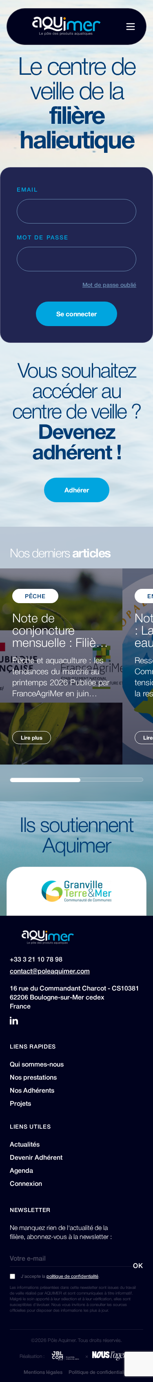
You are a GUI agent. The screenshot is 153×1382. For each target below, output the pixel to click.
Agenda (21, 1170)
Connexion (26, 1183)
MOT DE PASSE (43, 237)
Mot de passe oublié (109, 284)
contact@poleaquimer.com (50, 971)
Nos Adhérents (32, 1090)
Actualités (25, 1144)
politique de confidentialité (72, 1276)
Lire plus (31, 737)
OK (138, 1265)
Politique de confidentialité (99, 1371)
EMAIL (27, 189)
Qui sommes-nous (37, 1064)
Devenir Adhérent (36, 1157)
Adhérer (76, 490)
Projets (20, 1103)
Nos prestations (33, 1077)
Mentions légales (43, 1371)
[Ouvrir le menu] (130, 26)
